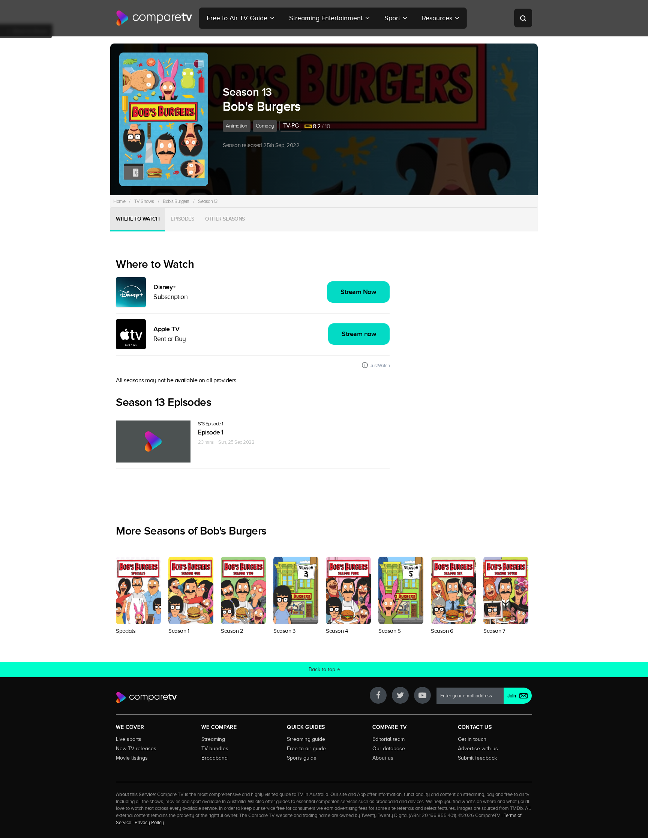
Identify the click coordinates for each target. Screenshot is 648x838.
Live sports (128, 739)
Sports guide (301, 758)
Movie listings (132, 758)
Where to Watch (137, 219)
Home (119, 201)
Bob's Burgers (176, 201)
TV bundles (214, 748)
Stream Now (358, 292)
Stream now (359, 334)
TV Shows (144, 201)
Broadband (214, 758)
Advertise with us (478, 748)
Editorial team (388, 739)
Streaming (213, 739)
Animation (237, 126)
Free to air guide (306, 748)
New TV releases (136, 748)
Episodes (182, 219)
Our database (388, 748)
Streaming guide (306, 739)
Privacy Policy (149, 822)
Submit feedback (477, 758)
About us (382, 758)
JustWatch (380, 365)
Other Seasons (225, 219)
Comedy (265, 126)
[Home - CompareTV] (154, 18)
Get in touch (472, 739)
